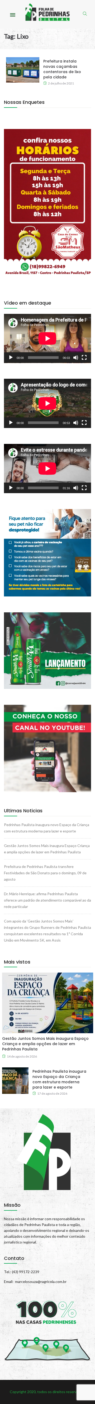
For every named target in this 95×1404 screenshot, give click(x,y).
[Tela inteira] (84, 357)
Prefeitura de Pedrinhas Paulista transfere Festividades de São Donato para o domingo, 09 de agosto (45, 872)
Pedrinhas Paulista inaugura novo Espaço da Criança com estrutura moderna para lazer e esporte (59, 1079)
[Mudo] (75, 357)
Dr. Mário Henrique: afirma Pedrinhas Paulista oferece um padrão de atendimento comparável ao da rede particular (47, 900)
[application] (47, 338)
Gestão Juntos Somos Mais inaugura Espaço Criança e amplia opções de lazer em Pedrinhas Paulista (45, 1044)
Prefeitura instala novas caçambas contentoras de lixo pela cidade (62, 69)
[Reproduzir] (10, 357)
